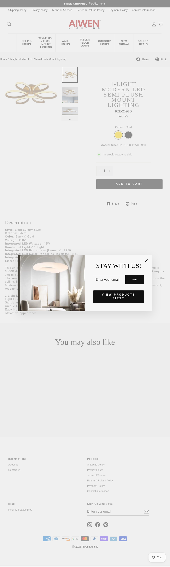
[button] (134, 279)
